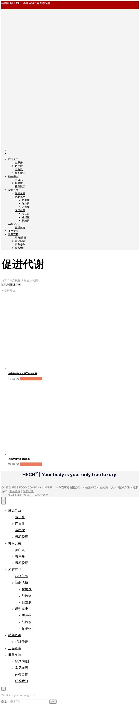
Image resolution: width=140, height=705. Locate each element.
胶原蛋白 (13, 159)
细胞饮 (26, 203)
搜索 (53, 701)
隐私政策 (28, 491)
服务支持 (13, 234)
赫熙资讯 (13, 224)
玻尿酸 (19, 183)
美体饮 (26, 213)
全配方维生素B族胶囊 (19, 459)
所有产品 (13, 189)
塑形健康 (20, 210)
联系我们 (20, 248)
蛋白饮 (19, 169)
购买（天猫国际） (31, 378)
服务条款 (14, 491)
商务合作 (20, 244)
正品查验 (13, 230)
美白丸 (19, 179)
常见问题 (20, 241)
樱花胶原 (20, 172)
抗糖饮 (26, 200)
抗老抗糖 (20, 196)
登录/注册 (20, 237)
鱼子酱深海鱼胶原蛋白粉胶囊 (22, 373)
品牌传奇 (20, 227)
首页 (4, 280)
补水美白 (13, 176)
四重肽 (19, 166)
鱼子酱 (19, 162)
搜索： (5, 701)
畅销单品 (20, 193)
